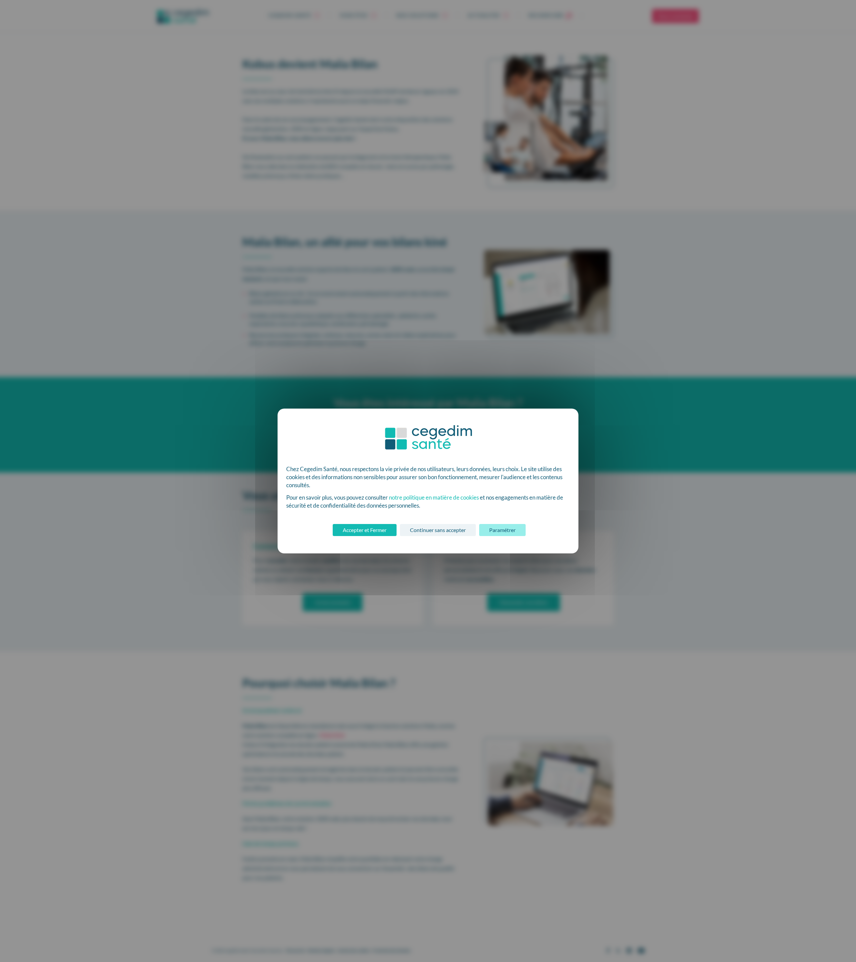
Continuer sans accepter (438, 530)
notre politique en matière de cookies (434, 497)
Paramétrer (502, 530)
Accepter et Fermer (365, 530)
